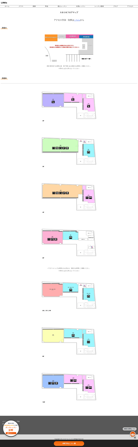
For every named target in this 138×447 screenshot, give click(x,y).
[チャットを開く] (133, 434)
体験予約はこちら (68, 443)
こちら (77, 20)
